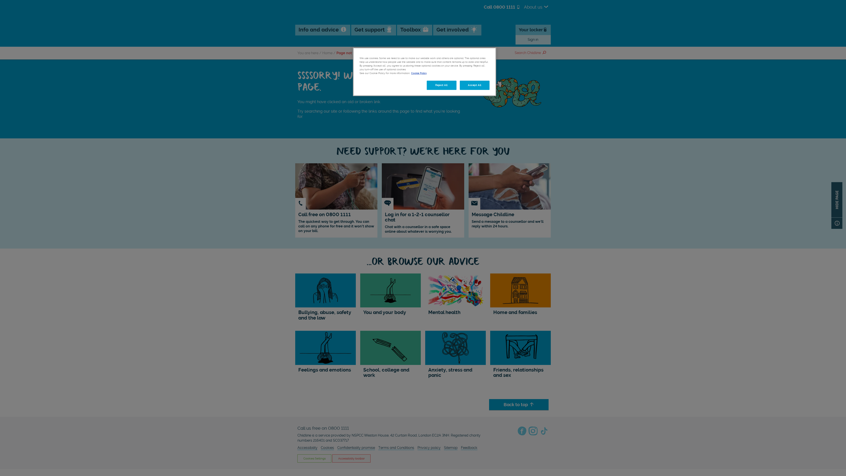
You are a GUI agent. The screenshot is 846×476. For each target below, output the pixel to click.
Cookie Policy (419, 73)
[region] (424, 72)
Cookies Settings (374, 85)
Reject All (441, 85)
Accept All (474, 85)
